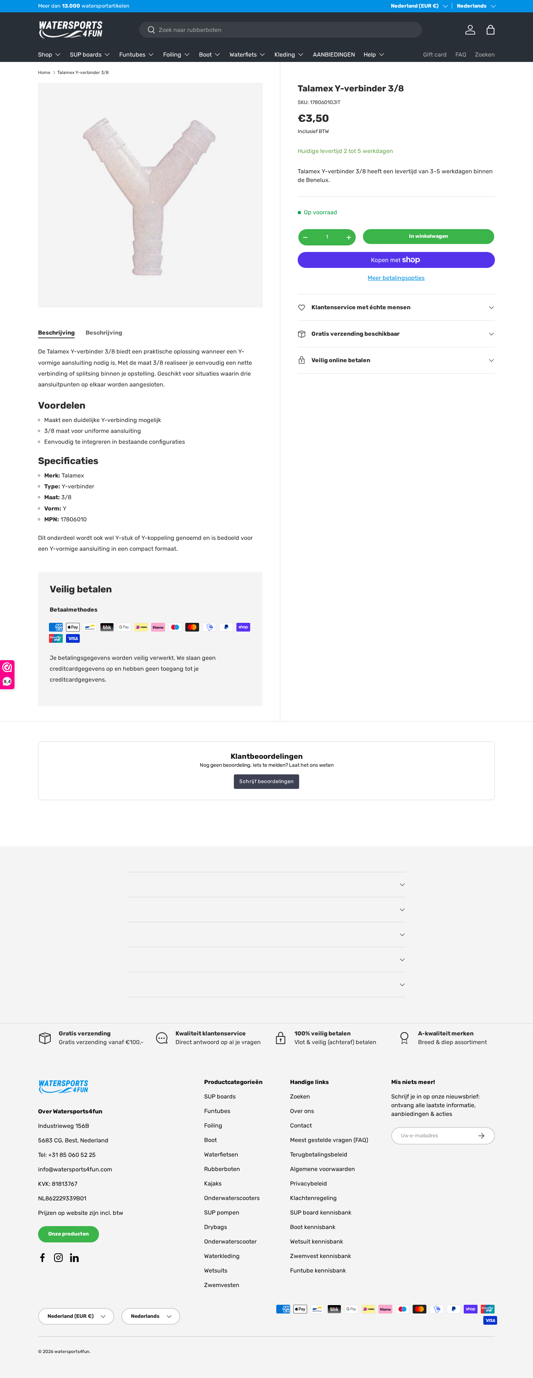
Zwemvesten (221, 1285)
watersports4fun (71, 1351)
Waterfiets (243, 54)
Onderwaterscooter (230, 1241)
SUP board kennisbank (320, 1212)
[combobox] (280, 30)
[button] (491, 30)
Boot (205, 54)
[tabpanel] (150, 450)
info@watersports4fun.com (75, 1169)
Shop (45, 54)
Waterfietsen (221, 1154)
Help (370, 54)
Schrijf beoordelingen (266, 781)
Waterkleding (222, 1256)
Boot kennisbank (312, 1227)
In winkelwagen (428, 236)
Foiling (172, 54)
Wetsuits (215, 1270)
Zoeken (485, 54)
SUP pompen (221, 1212)
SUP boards (86, 54)
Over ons (302, 1111)
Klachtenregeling (313, 1198)
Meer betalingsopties (396, 277)
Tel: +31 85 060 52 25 (67, 1154)
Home (44, 72)
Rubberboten (222, 1169)
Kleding (284, 54)
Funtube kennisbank (318, 1270)
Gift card (435, 54)
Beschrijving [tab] (56, 332)
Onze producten (68, 1234)
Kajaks (213, 1183)
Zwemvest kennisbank (320, 1256)
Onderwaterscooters (232, 1198)
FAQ (460, 54)
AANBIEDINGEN (334, 54)
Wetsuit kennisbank (316, 1241)
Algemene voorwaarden (322, 1169)
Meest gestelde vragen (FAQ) (329, 1140)
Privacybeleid (308, 1183)
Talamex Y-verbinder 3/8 (83, 72)
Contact (301, 1125)
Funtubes (132, 54)
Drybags (215, 1227)
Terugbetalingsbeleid (318, 1154)
